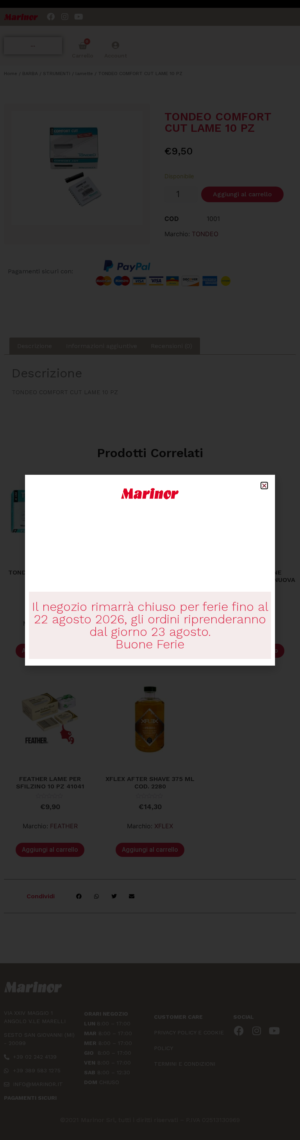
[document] (150, 570)
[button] (264, 485)
